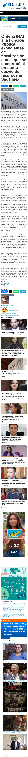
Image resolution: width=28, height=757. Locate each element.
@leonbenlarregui (11, 310)
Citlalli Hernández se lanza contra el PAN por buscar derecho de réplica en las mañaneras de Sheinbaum (14, 642)
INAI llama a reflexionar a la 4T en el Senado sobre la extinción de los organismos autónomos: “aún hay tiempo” (12, 374)
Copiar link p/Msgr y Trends (8, 89)
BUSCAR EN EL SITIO (22, 26)
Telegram (23, 86)
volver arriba (3, 507)
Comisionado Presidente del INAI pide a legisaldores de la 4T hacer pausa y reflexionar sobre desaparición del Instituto (13, 440)
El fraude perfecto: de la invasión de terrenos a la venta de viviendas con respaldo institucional (14, 681)
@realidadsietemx (13, 313)
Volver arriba (25, 755)
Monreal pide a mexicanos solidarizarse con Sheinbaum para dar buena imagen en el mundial (14, 661)
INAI (4, 285)
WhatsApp (16, 86)
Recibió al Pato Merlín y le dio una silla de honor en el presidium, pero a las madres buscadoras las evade (15, 628)
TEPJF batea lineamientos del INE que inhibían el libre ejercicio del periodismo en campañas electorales (13, 610)
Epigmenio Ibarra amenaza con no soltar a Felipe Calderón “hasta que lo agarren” (14, 713)
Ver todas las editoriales (5, 638)
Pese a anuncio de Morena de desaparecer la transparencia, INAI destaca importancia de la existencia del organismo (13, 482)
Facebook (4, 86)
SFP (4, 286)
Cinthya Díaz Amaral (9, 82)
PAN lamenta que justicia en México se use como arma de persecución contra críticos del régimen (14, 604)
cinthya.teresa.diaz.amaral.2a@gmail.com (11, 315)
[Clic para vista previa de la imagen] (14, 100)
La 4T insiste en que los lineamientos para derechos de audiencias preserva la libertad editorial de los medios (13, 612)
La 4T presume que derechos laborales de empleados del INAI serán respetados (13, 333)
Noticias (8, 283)
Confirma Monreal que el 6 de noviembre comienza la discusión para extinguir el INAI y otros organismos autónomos (13, 503)
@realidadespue (5, 313)
